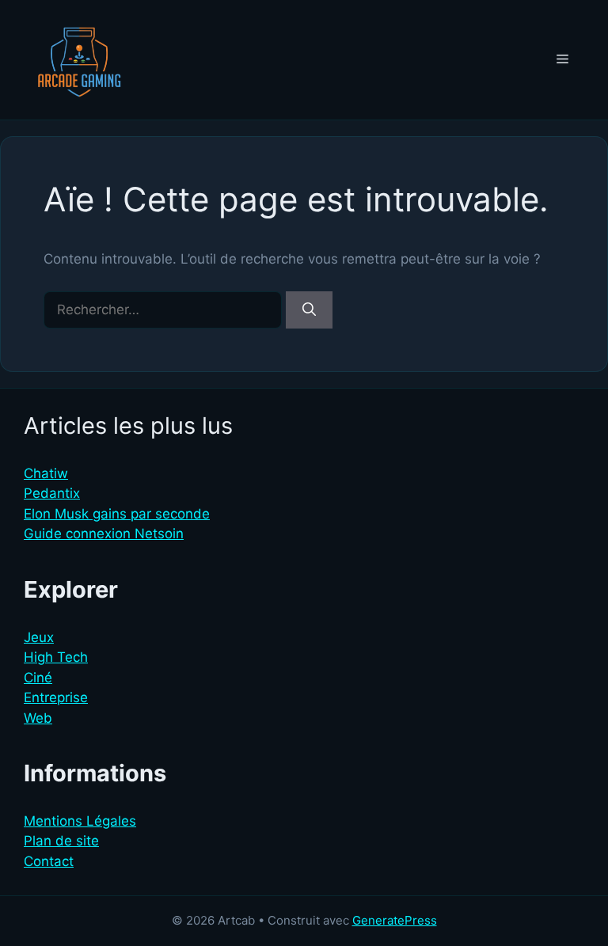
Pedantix (52, 493)
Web (38, 718)
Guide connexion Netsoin (104, 533)
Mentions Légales (80, 821)
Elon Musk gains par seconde (117, 514)
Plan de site (61, 841)
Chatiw (46, 473)
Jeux (39, 637)
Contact (49, 861)
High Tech (56, 657)
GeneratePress (394, 920)
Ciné (38, 678)
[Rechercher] (309, 310)
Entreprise (56, 697)
